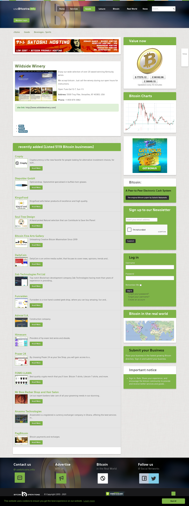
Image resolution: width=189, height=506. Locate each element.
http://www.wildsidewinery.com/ (41, 107)
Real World (132, 9)
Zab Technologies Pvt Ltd (30, 274)
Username (130, 263)
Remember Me (132, 285)
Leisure (102, 9)
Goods (88, 9)
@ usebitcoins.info (24, 469)
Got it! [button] (173, 501)
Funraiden (21, 296)
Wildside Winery (30, 66)
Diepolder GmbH (25, 178)
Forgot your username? (138, 297)
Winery (21, 129)
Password (130, 274)
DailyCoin (21, 255)
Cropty (19, 156)
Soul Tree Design (25, 216)
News (145, 9)
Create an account (136, 300)
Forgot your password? (138, 294)
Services (74, 9)
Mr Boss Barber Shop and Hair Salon (37, 392)
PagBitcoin (21, 433)
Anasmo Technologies (28, 411)
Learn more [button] (89, 501)
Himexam (20, 334)
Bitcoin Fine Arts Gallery (29, 235)
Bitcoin (116, 9)
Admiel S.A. (22, 315)
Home (62, 9)
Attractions (23, 131)
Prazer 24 (20, 353)
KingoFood (21, 197)
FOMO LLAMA (23, 373)
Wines (21, 126)
